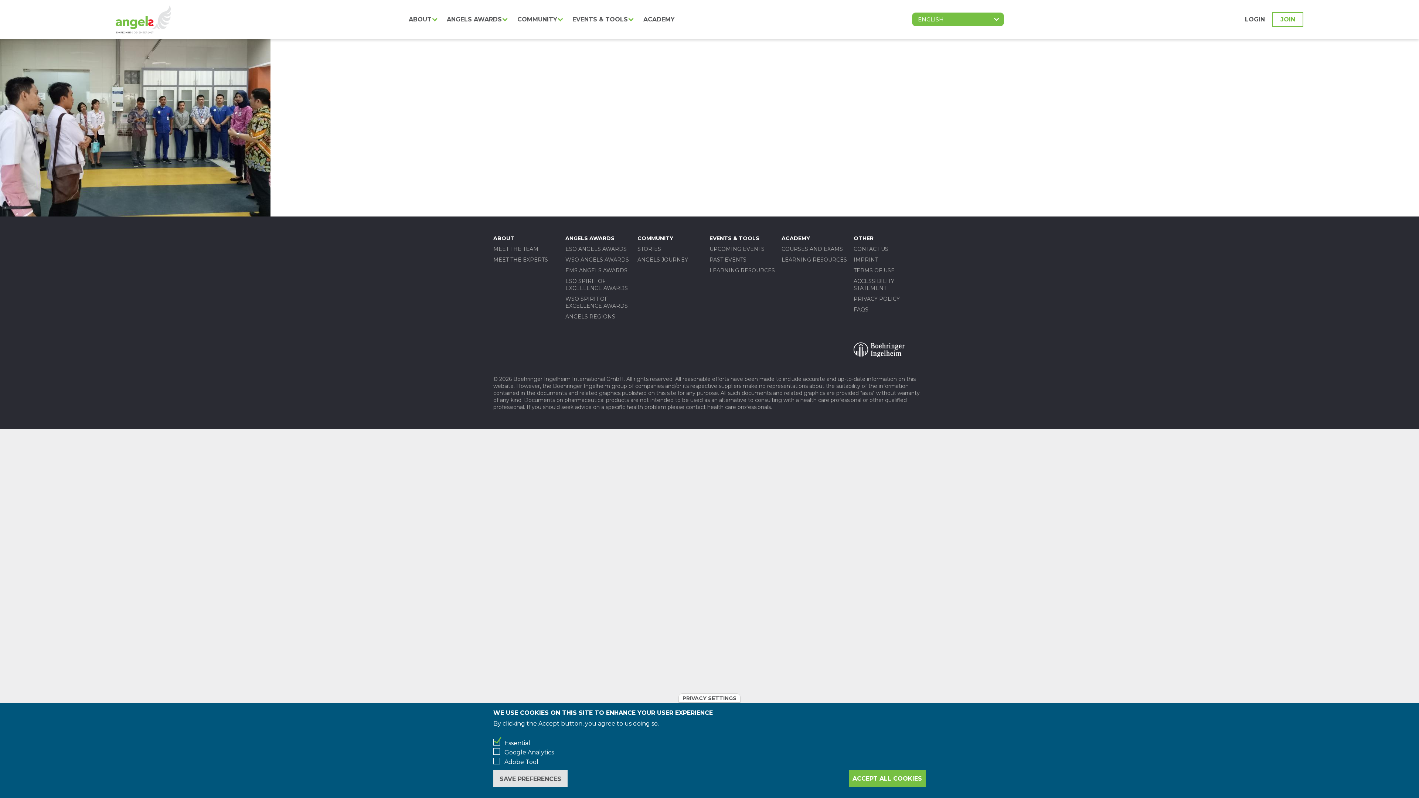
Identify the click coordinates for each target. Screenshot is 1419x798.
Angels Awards (474, 19)
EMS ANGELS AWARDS (596, 270)
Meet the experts (520, 259)
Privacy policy (877, 299)
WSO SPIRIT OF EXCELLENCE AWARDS (596, 302)
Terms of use (874, 270)
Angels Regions (590, 316)
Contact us (871, 249)
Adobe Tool (521, 761)
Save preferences (530, 778)
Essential (517, 743)
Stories (649, 249)
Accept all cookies (887, 778)
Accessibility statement (874, 284)
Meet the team (515, 249)
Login (1255, 19)
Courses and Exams (812, 249)
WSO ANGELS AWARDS (597, 259)
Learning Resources (742, 270)
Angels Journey (662, 259)
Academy (659, 19)
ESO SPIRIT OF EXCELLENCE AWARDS (596, 284)
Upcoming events (737, 249)
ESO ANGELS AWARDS (596, 249)
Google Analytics (529, 752)
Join (1287, 19)
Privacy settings (709, 698)
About (420, 19)
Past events (728, 259)
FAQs (861, 309)
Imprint (866, 259)
